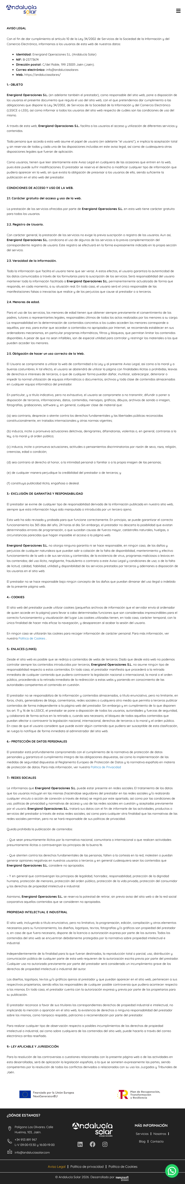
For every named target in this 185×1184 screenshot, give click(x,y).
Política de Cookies (31, 638)
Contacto (157, 1141)
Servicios (142, 1134)
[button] (172, 1171)
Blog (142, 1141)
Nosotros (159, 1134)
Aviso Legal (56, 1166)
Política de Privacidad (106, 767)
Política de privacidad (87, 1166)
